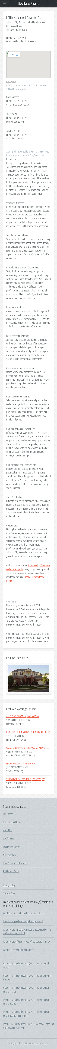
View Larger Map (11, 81)
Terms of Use (9, 893)
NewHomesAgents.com (37, 1043)
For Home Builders (11, 822)
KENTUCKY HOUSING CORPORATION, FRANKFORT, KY (28, 732)
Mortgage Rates (10, 855)
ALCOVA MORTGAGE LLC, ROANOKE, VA (22, 716)
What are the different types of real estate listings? (26, 941)
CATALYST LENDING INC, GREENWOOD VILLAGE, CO (27, 748)
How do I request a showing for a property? (23, 921)
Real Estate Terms (11, 871)
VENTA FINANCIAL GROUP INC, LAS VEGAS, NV (25, 779)
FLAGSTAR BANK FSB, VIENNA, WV (20, 763)
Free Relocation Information (15, 863)
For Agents (8, 814)
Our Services (8, 838)
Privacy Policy (9, 885)
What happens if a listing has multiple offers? (23, 913)
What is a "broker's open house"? (18, 950)
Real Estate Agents (11, 847)
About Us (7, 830)
